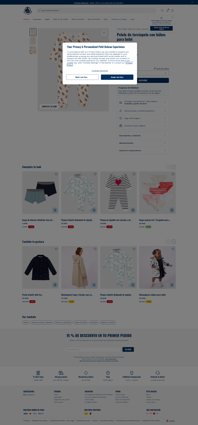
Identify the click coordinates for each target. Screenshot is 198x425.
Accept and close (117, 77)
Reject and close (81, 77)
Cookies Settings (100, 71)
